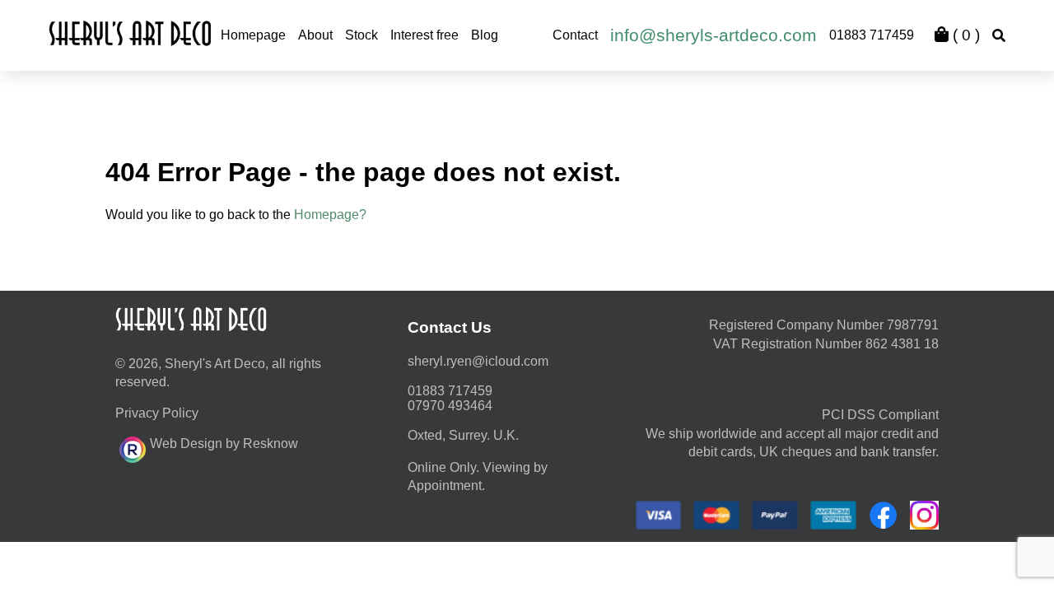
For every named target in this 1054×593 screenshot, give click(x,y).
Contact (575, 35)
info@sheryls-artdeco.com (713, 35)
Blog (484, 35)
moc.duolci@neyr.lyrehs (478, 361)
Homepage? (330, 215)
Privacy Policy (156, 413)
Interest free (424, 35)
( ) (964, 35)
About (315, 35)
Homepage (253, 35)
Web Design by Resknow (224, 444)
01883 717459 (871, 35)
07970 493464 (450, 406)
